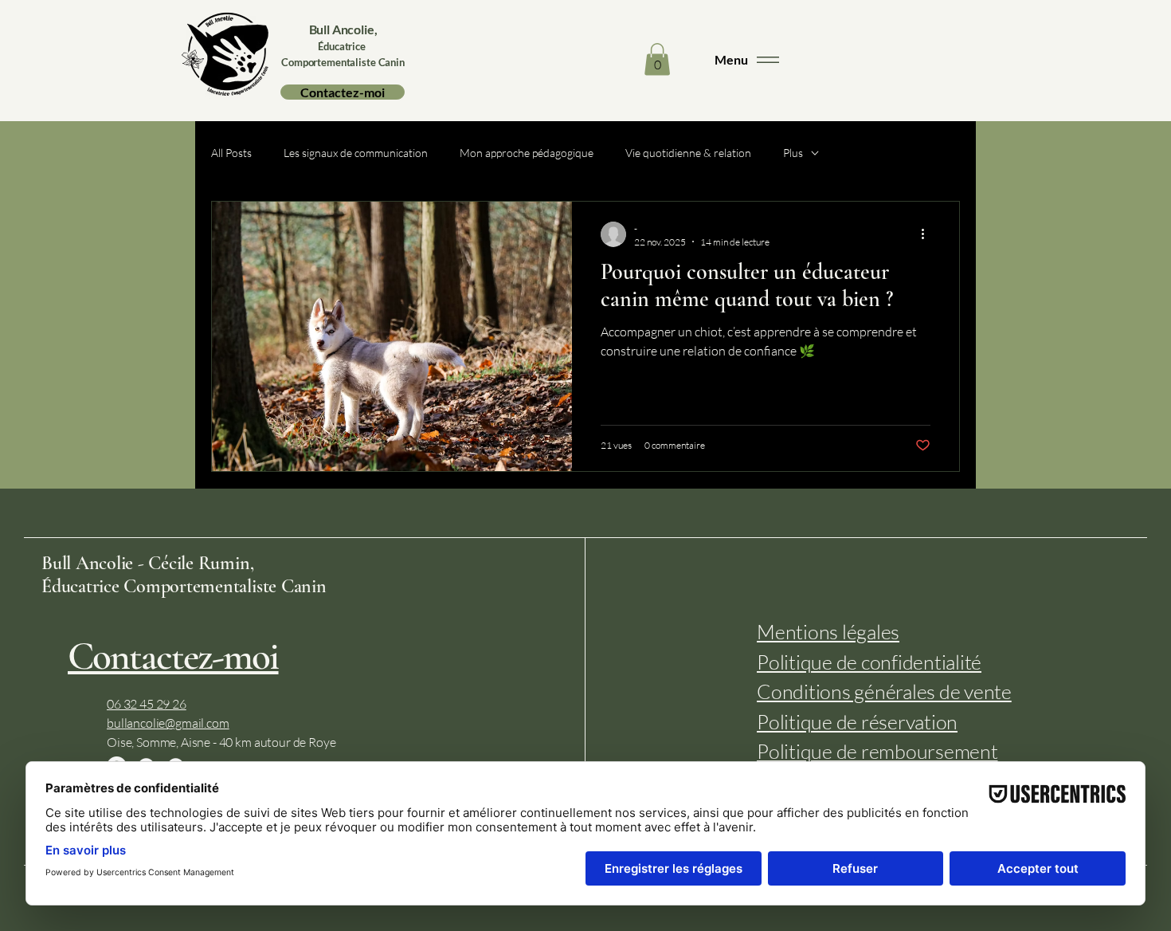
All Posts (231, 152)
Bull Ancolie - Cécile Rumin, (147, 563)
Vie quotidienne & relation (688, 152)
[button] (657, 59)
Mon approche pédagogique (526, 152)
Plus (793, 152)
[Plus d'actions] (928, 234)
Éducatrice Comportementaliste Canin (184, 586)
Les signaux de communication (356, 152)
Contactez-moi (173, 656)
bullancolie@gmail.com (168, 723)
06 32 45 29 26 (146, 704)
